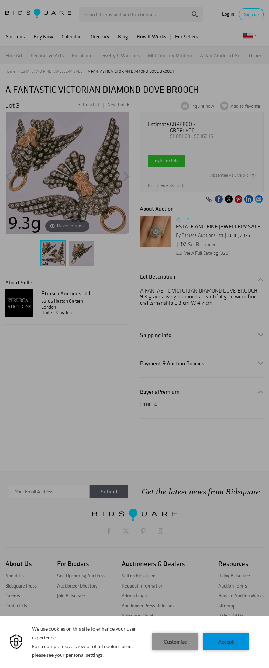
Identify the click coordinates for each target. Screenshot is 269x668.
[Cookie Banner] (134, 642)
